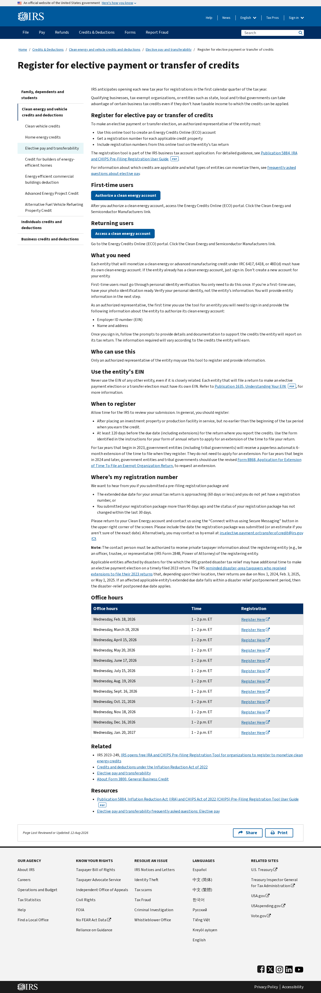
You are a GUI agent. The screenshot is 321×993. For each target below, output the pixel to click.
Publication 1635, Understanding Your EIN (254, 386)
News (226, 17)
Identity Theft (146, 879)
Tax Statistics (29, 899)
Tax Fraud (142, 899)
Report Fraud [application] (157, 32)
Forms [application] (130, 32)
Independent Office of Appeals (102, 889)
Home (23, 49)
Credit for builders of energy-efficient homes (50, 162)
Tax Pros (272, 17)
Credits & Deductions (48, 49)
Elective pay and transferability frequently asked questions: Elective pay (158, 811)
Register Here (253, 619)
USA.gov (258, 895)
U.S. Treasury (262, 869)
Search (300, 33)
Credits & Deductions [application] (97, 32)
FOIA (80, 909)
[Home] (31, 14)
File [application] (26, 32)
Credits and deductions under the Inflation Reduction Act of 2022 (152, 767)
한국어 (199, 899)
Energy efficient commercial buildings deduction (49, 179)
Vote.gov (258, 915)
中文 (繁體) (202, 889)
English (246, 17)
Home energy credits (43, 137)
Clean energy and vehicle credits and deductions (104, 49)
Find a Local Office (33, 919)
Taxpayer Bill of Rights (95, 869)
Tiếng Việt (201, 919)
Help (209, 17)
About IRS (26, 869)
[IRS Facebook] (261, 968)
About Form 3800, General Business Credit (133, 779)
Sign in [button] (294, 17)
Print (283, 833)
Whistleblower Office (152, 919)
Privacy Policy (266, 986)
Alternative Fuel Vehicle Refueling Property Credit (54, 207)
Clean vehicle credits (42, 126)
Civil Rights (86, 899)
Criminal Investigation (153, 909)
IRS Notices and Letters (154, 869)
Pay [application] (42, 32)
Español (200, 869)
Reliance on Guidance (94, 930)
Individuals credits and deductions (41, 224)
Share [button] (251, 833)
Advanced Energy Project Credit (52, 193)
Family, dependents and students (42, 94)
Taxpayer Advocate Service (98, 879)
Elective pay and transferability (169, 49)
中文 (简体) (202, 879)
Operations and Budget (37, 889)
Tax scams (143, 889)
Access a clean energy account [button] (122, 233)
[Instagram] (279, 968)
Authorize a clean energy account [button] (125, 195)
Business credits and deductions (50, 239)
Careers (24, 879)
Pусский (200, 909)
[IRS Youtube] (299, 968)
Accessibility (292, 986)
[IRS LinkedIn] (289, 968)
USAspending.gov (266, 905)
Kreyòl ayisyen (205, 930)
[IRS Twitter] (270, 968)
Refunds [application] (62, 32)
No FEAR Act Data (91, 919)
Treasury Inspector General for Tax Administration (274, 882)
